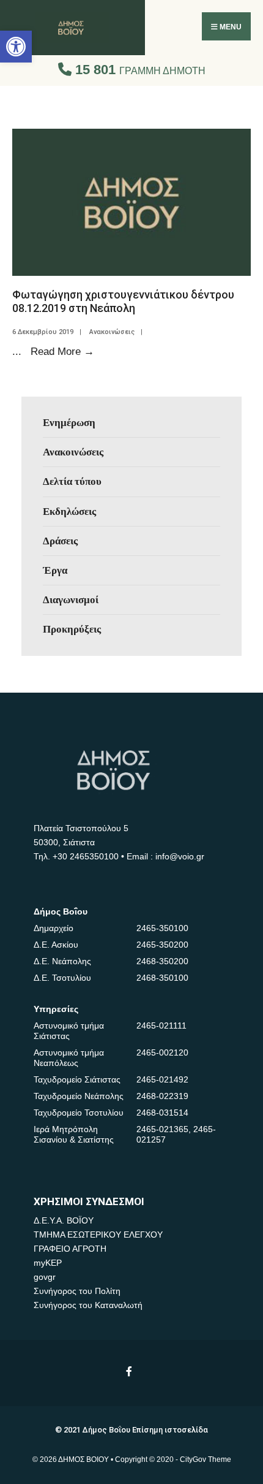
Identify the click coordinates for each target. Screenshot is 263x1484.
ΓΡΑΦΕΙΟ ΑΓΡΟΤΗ (70, 1248)
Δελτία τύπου (72, 481)
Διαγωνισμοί (70, 599)
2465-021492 (162, 1079)
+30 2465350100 (86, 856)
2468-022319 (162, 1096)
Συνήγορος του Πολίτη (77, 1291)
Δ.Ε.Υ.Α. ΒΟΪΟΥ (64, 1220)
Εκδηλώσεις (69, 511)
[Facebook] (130, 1371)
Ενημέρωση (69, 422)
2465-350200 (162, 944)
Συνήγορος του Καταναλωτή (88, 1305)
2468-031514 (162, 1112)
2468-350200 (162, 961)
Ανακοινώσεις (112, 332)
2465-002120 (162, 1052)
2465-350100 (162, 928)
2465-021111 (161, 1025)
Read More (62, 351)
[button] (16, 47)
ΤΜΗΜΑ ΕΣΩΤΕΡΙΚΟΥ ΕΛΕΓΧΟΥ (98, 1234)
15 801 (139, 69)
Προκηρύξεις (72, 629)
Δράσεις (60, 540)
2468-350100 (162, 978)
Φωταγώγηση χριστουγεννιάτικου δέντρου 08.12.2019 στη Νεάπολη (123, 301)
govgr (45, 1277)
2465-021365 (162, 1129)
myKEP (48, 1263)
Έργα (55, 570)
